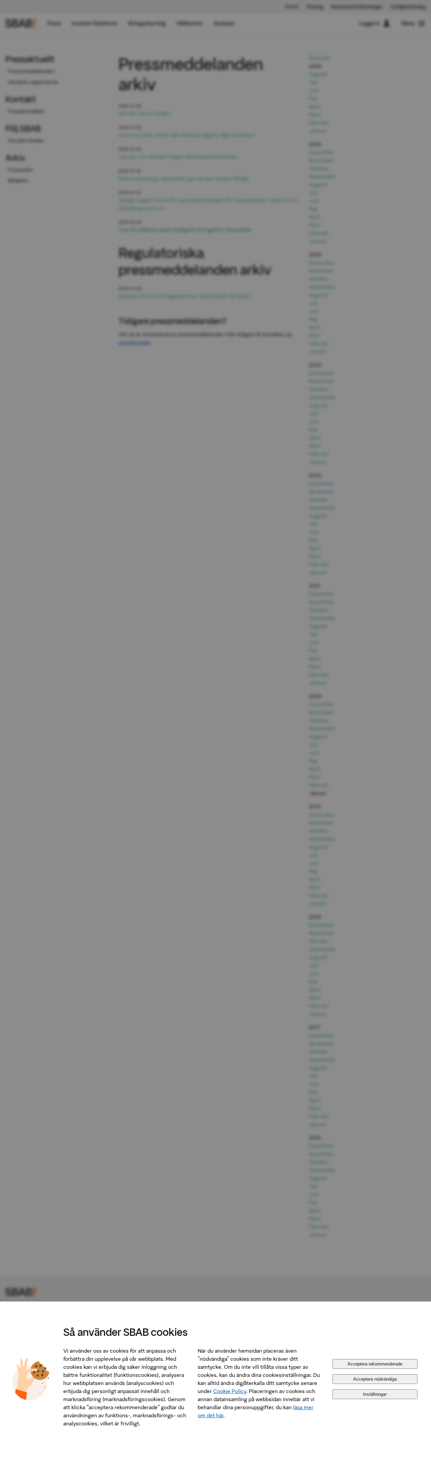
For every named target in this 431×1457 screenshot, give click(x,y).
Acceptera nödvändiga (375, 1379)
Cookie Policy (229, 1391)
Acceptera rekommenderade (374, 1363)
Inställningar (375, 1394)
